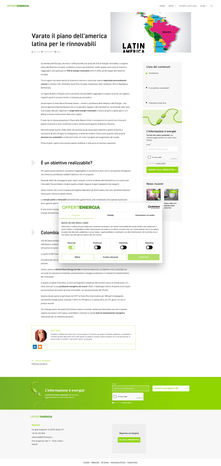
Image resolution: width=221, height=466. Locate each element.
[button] (211, 6)
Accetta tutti (143, 257)
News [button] (171, 6)
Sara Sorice (36, 52)
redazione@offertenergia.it (42, 437)
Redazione (36, 425)
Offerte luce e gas (188, 6)
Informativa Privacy (118, 462)
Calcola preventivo (129, 439)
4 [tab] (166, 216)
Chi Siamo (105, 462)
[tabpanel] (153, 199)
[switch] (97, 247)
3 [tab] (162, 216)
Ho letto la (158, 163)
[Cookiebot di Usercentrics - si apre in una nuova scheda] (150, 207)
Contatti (86, 462)
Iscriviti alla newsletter (161, 169)
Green (162, 6)
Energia (58, 52)
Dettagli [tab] (110, 215)
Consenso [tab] (76, 215)
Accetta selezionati (110, 257)
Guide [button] (203, 6)
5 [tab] (169, 216)
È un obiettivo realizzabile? (159, 88)
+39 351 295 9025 (38, 433)
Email (149, 144)
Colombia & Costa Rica (157, 103)
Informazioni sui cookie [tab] (144, 215)
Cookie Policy (132, 462)
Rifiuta (77, 257)
